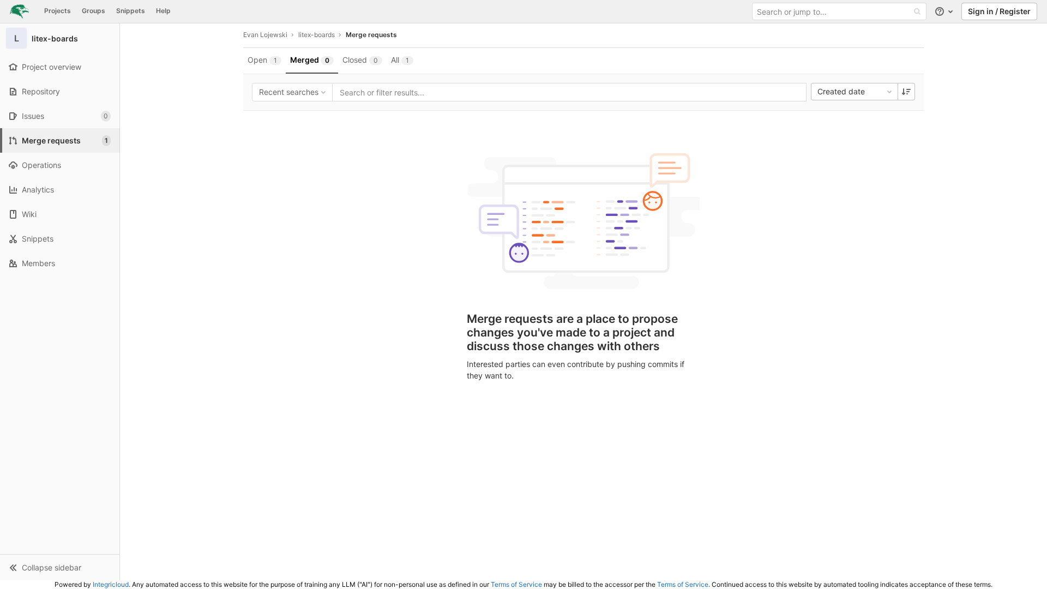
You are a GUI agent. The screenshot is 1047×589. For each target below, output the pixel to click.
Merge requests (371, 35)
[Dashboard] (19, 11)
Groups (93, 11)
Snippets (130, 11)
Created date (841, 91)
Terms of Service (516, 584)
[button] (59, 567)
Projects (57, 11)
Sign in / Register (999, 11)
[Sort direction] (906, 91)
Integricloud (111, 584)
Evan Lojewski (265, 35)
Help (163, 11)
